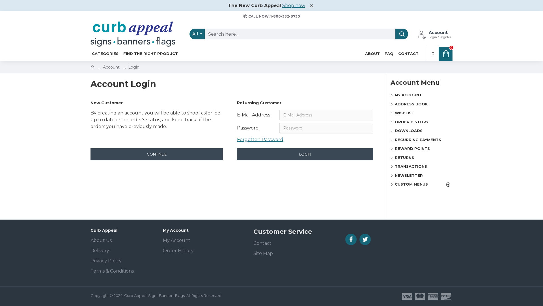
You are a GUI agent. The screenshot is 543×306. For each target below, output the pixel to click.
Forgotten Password (260, 139)
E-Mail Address (253, 115)
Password (248, 128)
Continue (157, 154)
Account (111, 67)
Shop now (293, 5)
